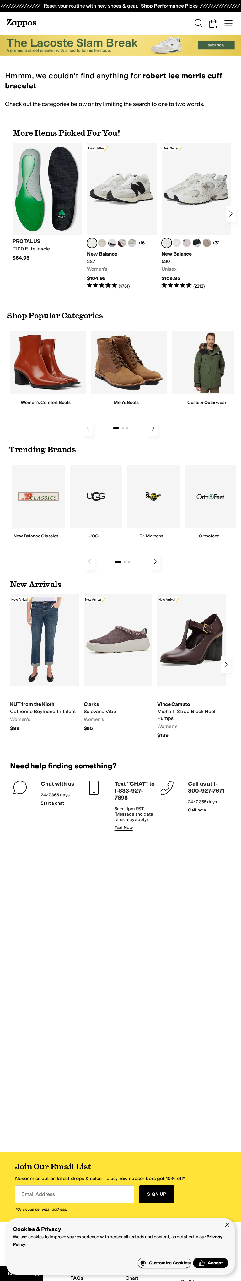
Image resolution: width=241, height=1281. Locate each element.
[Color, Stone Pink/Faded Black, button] (187, 243)
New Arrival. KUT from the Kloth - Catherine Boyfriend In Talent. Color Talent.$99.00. (44, 663)
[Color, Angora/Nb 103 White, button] (132, 243)
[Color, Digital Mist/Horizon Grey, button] (112, 243)
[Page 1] (116, 428)
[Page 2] (123, 428)
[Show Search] (198, 23)
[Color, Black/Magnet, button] (197, 243)
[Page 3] (127, 428)
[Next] (231, 214)
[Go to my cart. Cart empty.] (213, 23)
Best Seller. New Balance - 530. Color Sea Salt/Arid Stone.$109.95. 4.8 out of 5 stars (196, 216)
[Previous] (88, 428)
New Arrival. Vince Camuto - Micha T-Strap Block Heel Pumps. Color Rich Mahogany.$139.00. (191, 666)
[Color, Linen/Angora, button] (102, 243)
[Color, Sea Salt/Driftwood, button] (207, 243)
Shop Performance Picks (169, 6)
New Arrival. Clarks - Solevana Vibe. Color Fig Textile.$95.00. (118, 663)
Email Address (38, 1194)
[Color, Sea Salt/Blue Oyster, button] (177, 243)
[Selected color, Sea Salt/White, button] (92, 243)
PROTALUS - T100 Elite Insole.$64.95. (47, 202)
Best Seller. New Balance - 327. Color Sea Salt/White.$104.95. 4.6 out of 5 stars (121, 216)
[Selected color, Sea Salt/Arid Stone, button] (167, 243)
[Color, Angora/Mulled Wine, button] (122, 243)
